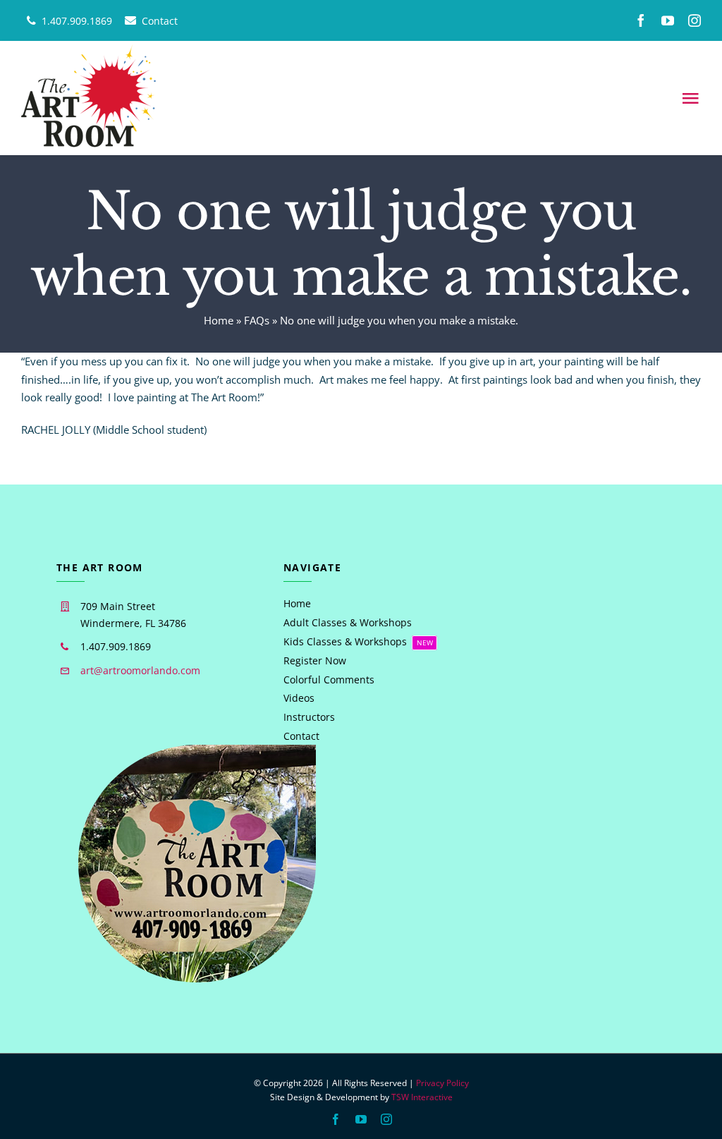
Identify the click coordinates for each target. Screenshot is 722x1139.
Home (218, 320)
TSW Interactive (422, 1097)
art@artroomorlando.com (140, 670)
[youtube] (667, 20)
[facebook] (641, 20)
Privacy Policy (442, 1083)
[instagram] (694, 20)
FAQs (256, 320)
